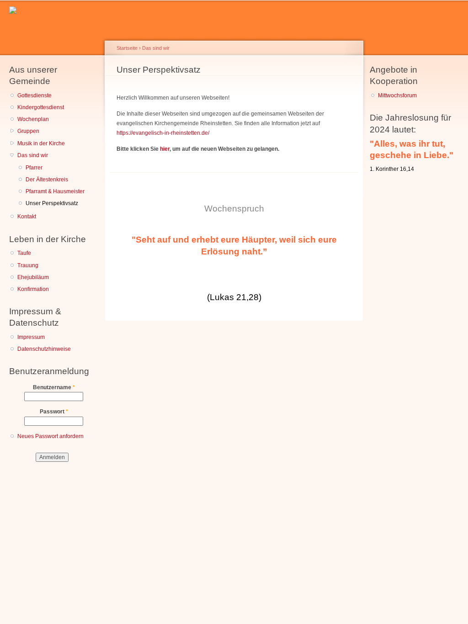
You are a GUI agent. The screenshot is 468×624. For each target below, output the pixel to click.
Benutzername (54, 387)
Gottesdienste (34, 95)
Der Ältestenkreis (47, 179)
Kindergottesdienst (40, 107)
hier (165, 149)
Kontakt (26, 216)
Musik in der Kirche (41, 143)
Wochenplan (33, 119)
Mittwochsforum (397, 95)
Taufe (24, 253)
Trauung (27, 265)
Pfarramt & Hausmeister (55, 191)
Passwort (54, 411)
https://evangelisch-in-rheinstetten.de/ (163, 133)
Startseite (127, 48)
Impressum (31, 337)
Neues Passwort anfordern (50, 436)
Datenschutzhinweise (44, 349)
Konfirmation (33, 289)
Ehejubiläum (33, 277)
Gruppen (28, 131)
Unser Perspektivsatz (52, 203)
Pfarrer (34, 167)
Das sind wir (32, 155)
